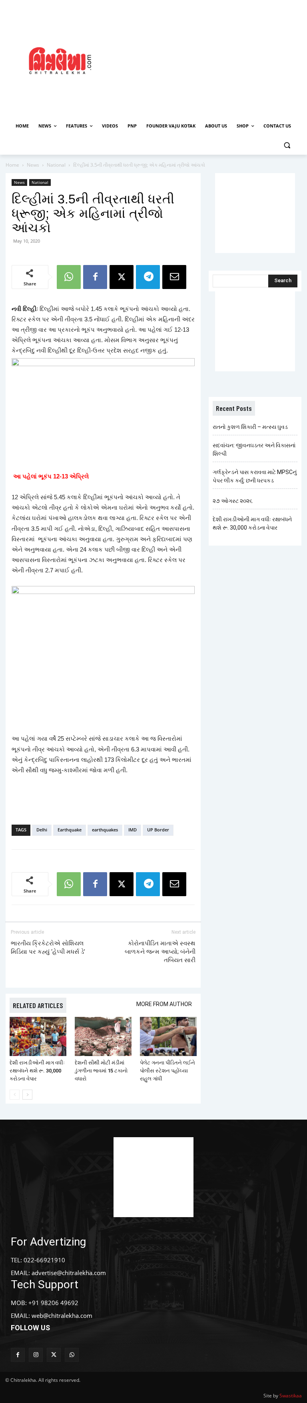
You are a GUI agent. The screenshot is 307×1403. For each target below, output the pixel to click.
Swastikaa (290, 1395)
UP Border (158, 830)
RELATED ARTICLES (38, 1005)
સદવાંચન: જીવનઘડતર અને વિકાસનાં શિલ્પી (254, 449)
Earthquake (70, 830)
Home (12, 164)
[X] (122, 277)
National (56, 164)
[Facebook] (95, 277)
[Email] (174, 277)
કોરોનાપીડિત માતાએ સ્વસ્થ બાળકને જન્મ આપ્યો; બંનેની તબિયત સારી (160, 952)
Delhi (41, 830)
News (33, 164)
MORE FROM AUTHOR (164, 1004)
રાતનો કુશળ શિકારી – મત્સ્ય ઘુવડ (250, 427)
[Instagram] (36, 1355)
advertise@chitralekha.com (69, 1273)
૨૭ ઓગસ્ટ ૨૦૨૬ (233, 501)
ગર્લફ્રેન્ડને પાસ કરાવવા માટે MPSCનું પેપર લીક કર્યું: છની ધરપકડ (255, 476)
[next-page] (27, 1095)
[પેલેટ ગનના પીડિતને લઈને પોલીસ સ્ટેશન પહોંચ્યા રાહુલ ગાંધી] (168, 1036)
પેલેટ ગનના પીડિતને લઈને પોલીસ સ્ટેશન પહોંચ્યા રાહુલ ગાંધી (167, 1071)
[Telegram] (148, 277)
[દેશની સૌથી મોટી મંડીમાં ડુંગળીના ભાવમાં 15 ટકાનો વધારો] (103, 1036)
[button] (286, 145)
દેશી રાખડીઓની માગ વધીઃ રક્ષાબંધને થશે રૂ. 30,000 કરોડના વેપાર (37, 1071)
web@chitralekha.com (62, 1315)
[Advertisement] (214, 60)
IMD (132, 830)
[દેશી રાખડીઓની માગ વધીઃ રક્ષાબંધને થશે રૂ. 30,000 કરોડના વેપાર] (38, 1036)
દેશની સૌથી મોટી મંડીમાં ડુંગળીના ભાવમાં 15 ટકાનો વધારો (101, 1071)
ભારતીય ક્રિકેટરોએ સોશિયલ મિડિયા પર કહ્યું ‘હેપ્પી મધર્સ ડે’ (48, 947)
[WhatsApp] (69, 277)
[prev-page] (15, 1095)
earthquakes (105, 830)
